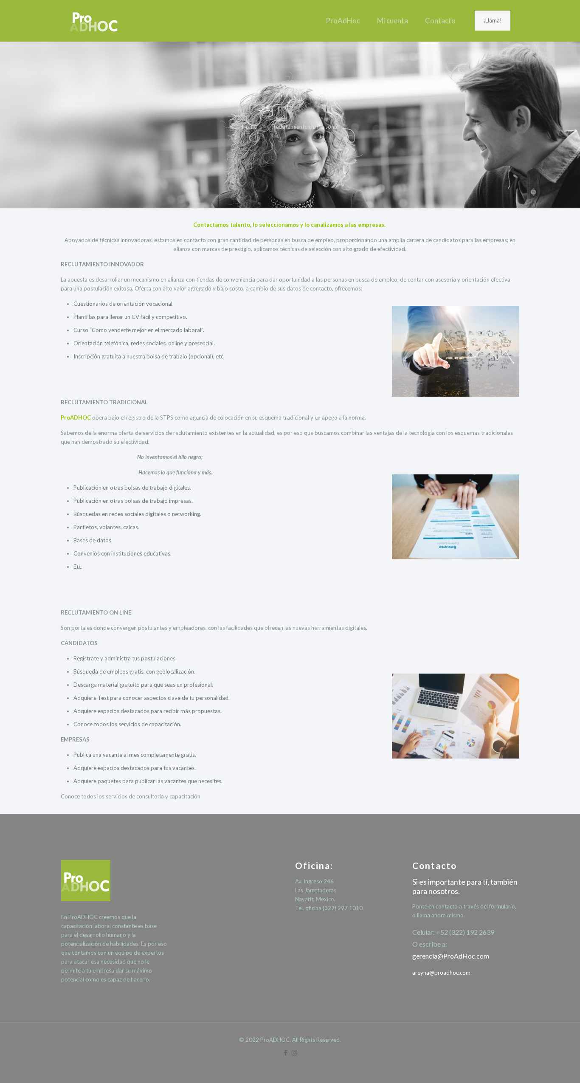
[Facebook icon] (285, 1052)
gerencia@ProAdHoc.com (450, 956)
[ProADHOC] (94, 20)
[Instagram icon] (294, 1052)
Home (249, 126)
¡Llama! (492, 20)
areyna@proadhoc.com (441, 972)
